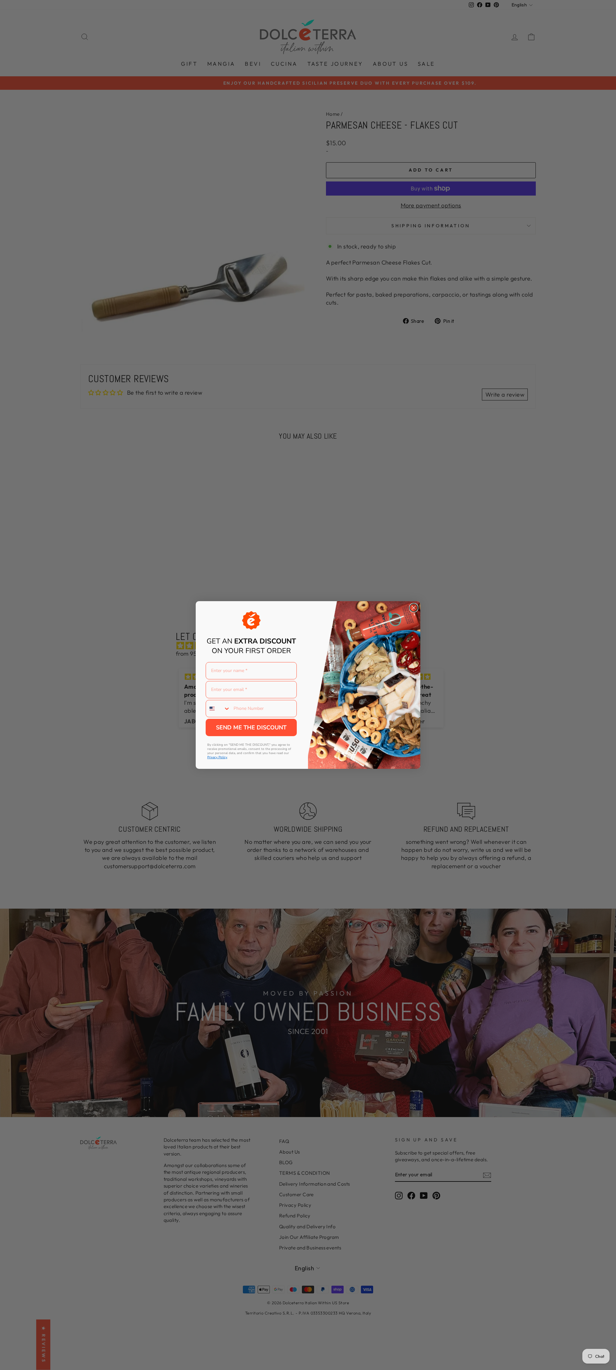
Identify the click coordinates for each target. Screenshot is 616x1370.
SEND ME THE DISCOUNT (251, 727)
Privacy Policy (217, 757)
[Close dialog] (414, 608)
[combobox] (218, 708)
